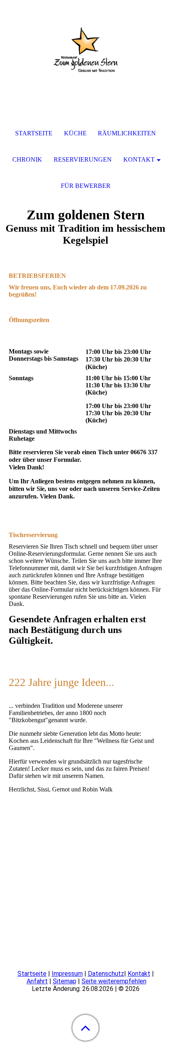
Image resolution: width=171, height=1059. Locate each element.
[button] (85, 1028)
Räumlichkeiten (127, 133)
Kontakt (139, 973)
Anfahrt (37, 981)
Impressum (67, 973)
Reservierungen (83, 159)
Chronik (27, 159)
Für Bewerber (86, 185)
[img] (85, 50)
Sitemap (64, 981)
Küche (75, 133)
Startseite (32, 973)
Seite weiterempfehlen (114, 981)
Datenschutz (106, 973)
